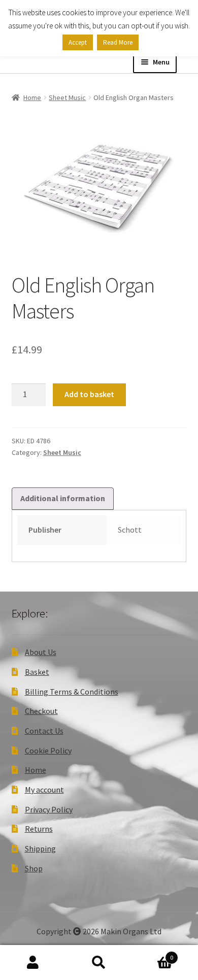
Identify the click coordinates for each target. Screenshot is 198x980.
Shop (34, 868)
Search (99, 962)
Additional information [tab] (62, 498)
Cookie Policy (48, 750)
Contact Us (44, 731)
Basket (37, 672)
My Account (33, 962)
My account (44, 790)
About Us (40, 652)
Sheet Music (67, 97)
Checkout (41, 711)
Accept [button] (78, 42)
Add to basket (89, 394)
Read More (118, 42)
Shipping (40, 848)
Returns (39, 829)
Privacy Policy (49, 809)
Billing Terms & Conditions (71, 692)
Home (32, 97)
